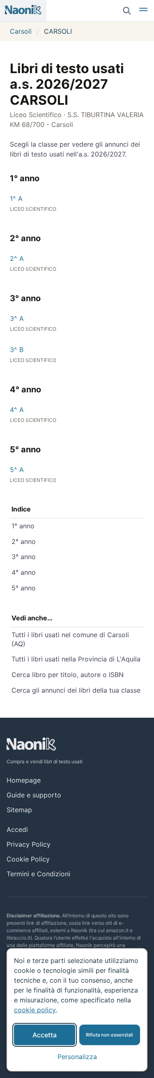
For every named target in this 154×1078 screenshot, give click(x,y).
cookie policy (35, 1010)
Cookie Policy (28, 859)
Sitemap (19, 810)
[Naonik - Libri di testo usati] (23, 10)
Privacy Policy (29, 844)
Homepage (24, 780)
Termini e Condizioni (38, 874)
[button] (143, 10)
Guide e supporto (34, 795)
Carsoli (21, 31)
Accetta (44, 1035)
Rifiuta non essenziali (109, 1035)
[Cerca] (127, 10)
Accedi (17, 829)
